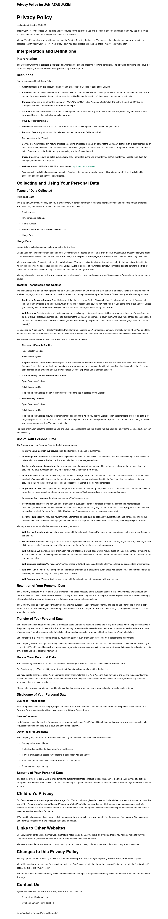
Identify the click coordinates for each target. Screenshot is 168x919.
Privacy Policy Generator (115, 43)
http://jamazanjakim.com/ (83, 166)
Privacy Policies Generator (45, 912)
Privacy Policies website (130, 333)
